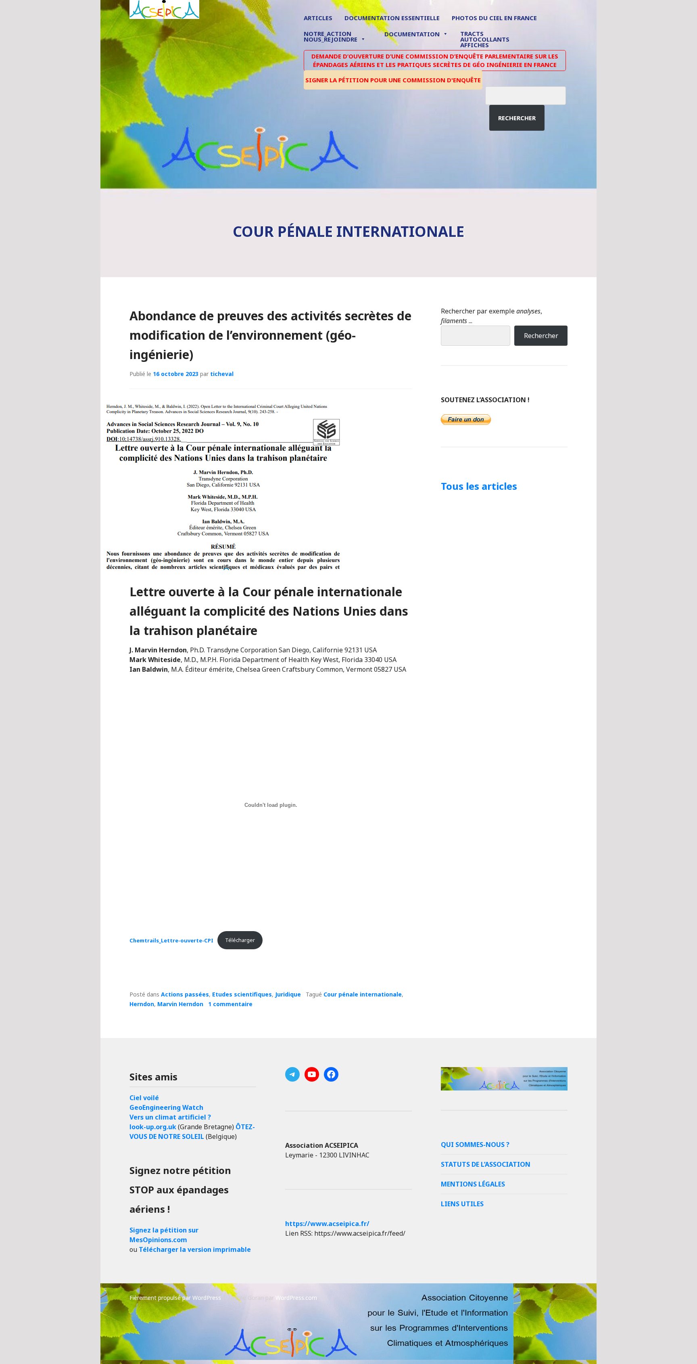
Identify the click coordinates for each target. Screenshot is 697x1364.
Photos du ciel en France (494, 18)
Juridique (288, 994)
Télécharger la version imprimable (195, 1249)
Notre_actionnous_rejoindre (330, 37)
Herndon (141, 1004)
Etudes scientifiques (242, 994)
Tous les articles (479, 486)
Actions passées (185, 994)
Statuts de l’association (485, 1164)
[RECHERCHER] (531, 94)
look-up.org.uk (152, 1126)
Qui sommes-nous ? (475, 1144)
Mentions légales (473, 1184)
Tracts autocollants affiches (484, 39)
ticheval (222, 374)
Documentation (412, 34)
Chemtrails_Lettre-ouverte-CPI (171, 940)
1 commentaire (230, 1004)
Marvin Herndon (180, 1004)
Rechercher (517, 118)
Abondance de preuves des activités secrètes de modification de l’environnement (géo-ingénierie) (270, 335)
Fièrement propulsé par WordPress (175, 1297)
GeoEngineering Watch (166, 1107)
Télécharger (240, 940)
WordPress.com (296, 1297)
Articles (318, 18)
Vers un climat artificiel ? (170, 1117)
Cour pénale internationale (362, 994)
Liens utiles (462, 1203)
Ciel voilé (144, 1097)
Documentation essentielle (392, 18)
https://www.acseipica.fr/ (327, 1223)
